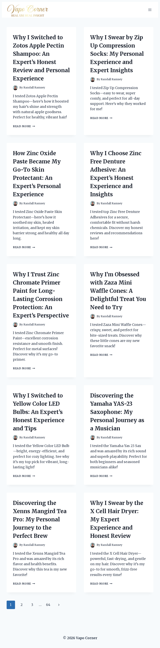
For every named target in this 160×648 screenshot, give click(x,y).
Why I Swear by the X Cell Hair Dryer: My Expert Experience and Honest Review (116, 519)
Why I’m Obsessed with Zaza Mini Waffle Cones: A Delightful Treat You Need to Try (118, 291)
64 (48, 605)
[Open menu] (149, 10)
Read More (24, 126)
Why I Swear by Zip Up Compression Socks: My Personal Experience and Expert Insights (117, 54)
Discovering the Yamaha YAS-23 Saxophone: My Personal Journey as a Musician (117, 412)
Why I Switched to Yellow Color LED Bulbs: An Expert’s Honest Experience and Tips (38, 412)
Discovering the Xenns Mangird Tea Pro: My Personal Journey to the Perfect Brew (40, 519)
